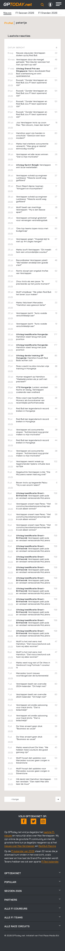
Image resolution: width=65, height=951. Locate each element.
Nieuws (7, 12)
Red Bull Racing (47, 846)
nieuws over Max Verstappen (19, 846)
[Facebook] (24, 821)
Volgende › (58, 799)
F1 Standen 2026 (47, 12)
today (17, 4)
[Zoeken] (42, 4)
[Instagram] (43, 821)
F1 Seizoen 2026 (25, 12)
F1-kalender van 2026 (22, 851)
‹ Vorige (15, 799)
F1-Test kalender (50, 861)
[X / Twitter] (33, 821)
